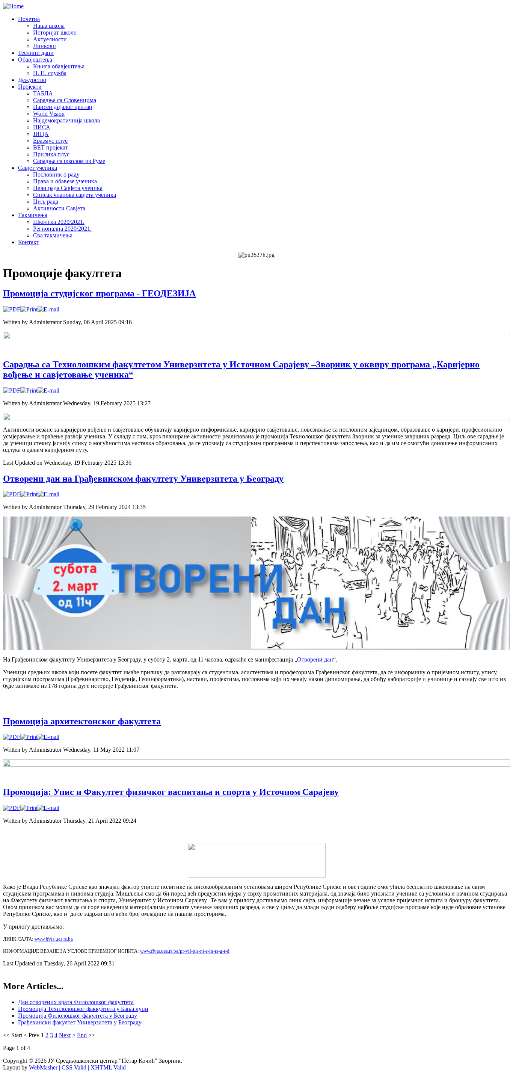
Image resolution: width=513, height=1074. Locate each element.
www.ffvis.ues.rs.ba (54, 939)
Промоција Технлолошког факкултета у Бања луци (83, 1009)
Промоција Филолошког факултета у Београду (77, 1015)
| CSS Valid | (74, 1067)
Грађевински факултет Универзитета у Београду (80, 1022)
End (82, 1035)
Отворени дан (315, 659)
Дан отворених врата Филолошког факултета (76, 1002)
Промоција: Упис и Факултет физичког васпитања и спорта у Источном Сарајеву (171, 792)
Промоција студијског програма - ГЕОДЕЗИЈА (99, 293)
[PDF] (11, 309)
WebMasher (43, 1067)
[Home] (13, 6)
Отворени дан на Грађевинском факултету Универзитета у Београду (143, 478)
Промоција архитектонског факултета (82, 721)
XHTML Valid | (109, 1067)
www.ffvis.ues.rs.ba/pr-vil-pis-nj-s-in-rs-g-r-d (184, 951)
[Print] (29, 309)
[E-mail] (48, 309)
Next (65, 1035)
